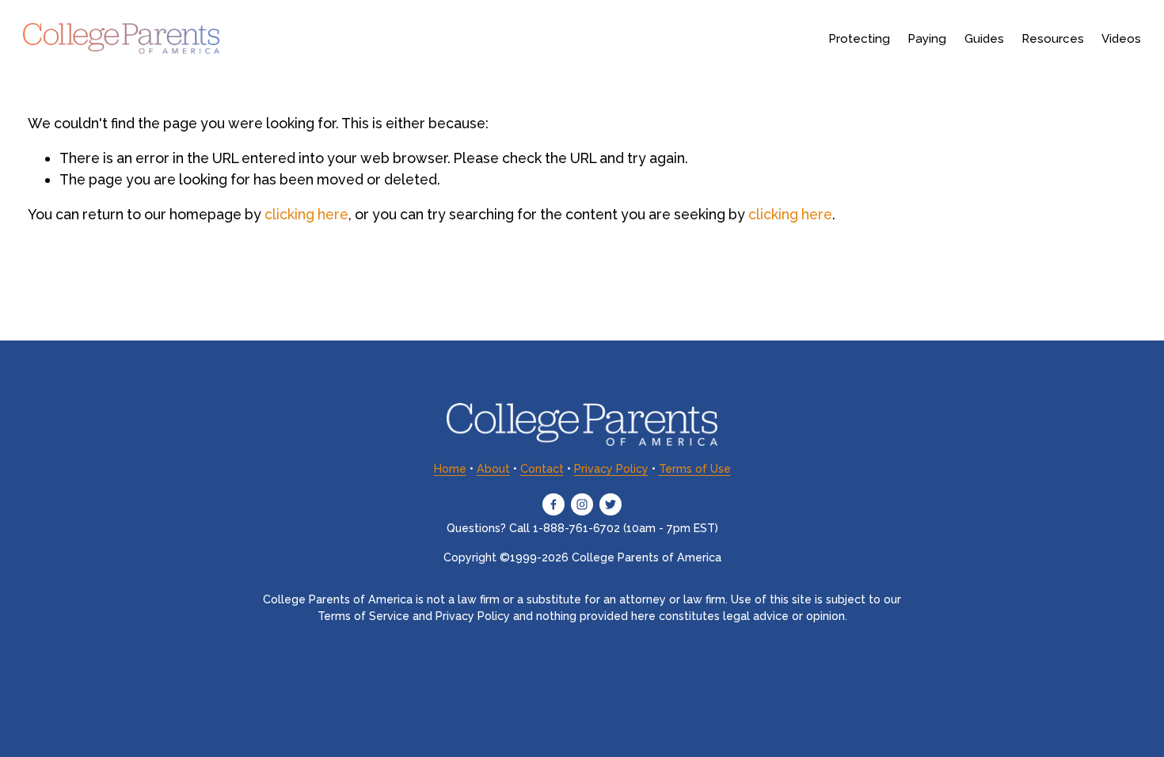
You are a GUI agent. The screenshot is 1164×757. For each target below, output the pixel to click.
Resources (1052, 39)
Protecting (859, 39)
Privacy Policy (611, 468)
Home (450, 468)
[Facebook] (553, 504)
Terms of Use (695, 468)
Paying (926, 39)
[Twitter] (610, 504)
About (493, 468)
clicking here (306, 214)
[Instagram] (582, 504)
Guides (984, 39)
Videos (1121, 39)
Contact (542, 468)
